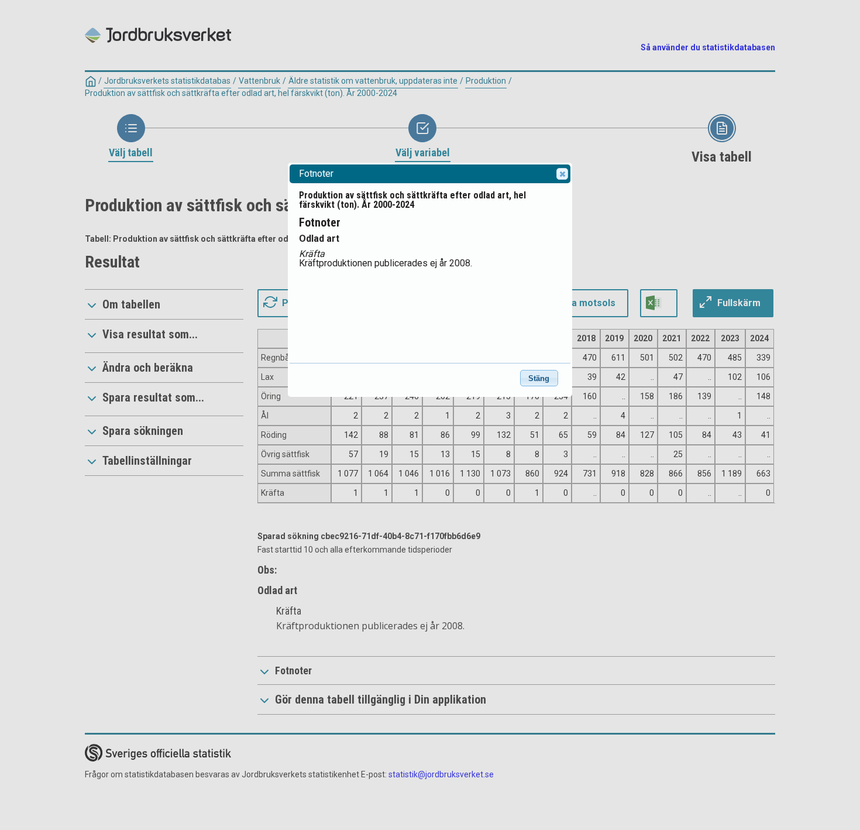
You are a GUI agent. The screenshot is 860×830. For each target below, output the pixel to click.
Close (562, 174)
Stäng (538, 378)
